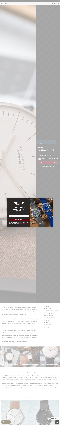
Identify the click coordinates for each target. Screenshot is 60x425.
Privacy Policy (22, 223)
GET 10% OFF (18, 219)
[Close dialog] (51, 200)
